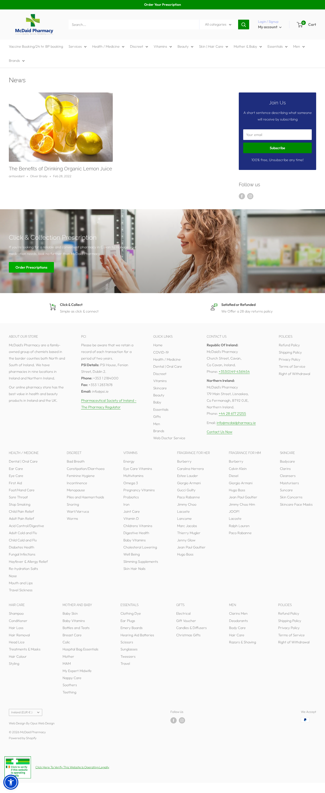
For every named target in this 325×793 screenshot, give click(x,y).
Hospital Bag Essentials (80, 649)
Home (157, 345)
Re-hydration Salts (23, 568)
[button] (10, 782)
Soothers (70, 685)
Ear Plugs (127, 620)
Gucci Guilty (186, 490)
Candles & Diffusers (191, 627)
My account (268, 26)
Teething (69, 692)
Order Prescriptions (31, 267)
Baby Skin (70, 613)
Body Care (237, 627)
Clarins (285, 468)
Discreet (136, 46)
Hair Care (236, 635)
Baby (157, 402)
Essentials (275, 46)
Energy (128, 461)
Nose (13, 576)
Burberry (184, 461)
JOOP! (234, 511)
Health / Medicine (106, 46)
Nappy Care (72, 678)
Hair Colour (18, 656)
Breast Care (72, 635)
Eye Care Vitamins (137, 468)
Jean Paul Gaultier (191, 547)
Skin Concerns (291, 497)
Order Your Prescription (162, 4)
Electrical (183, 613)
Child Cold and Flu (23, 540)
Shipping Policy (290, 352)
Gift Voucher (186, 620)
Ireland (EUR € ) (21, 712)
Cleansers (288, 475)
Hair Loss (16, 627)
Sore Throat (18, 497)
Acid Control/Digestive (26, 526)
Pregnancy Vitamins (139, 490)
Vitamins (160, 46)
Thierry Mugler (189, 533)
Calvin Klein (238, 468)
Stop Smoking (19, 504)
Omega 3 (130, 483)
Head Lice (17, 642)
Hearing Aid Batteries (137, 635)
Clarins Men (238, 613)
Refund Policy (289, 345)
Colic (66, 642)
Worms (72, 518)
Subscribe (277, 148)
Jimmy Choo (186, 504)
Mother (68, 656)
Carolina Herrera (190, 468)
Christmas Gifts (188, 635)
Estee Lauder (187, 475)
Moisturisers (289, 483)
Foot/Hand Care (21, 490)
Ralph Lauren (239, 526)
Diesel (233, 475)
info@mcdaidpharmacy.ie (236, 422)
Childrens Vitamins (137, 526)
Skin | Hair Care (211, 46)
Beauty (183, 46)
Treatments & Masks (24, 649)
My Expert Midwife (77, 671)
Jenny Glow (186, 540)
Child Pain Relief (21, 511)
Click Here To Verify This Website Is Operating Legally (72, 767)
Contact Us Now (219, 431)
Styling (14, 663)
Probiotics (131, 497)
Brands (14, 60)
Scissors (126, 642)
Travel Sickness (20, 590)
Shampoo (16, 613)
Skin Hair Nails (134, 568)
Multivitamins (133, 475)
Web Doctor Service (169, 438)
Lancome (184, 518)
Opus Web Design (42, 723)
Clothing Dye (130, 613)
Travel (125, 663)
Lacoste (183, 511)
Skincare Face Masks (296, 504)
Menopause (76, 490)
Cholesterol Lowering (140, 547)
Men (296, 46)
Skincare (160, 388)
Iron (126, 504)
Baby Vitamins (134, 540)
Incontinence (77, 483)
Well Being (131, 554)
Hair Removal (19, 635)
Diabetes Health (21, 547)
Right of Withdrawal (294, 373)
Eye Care (16, 475)
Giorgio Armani (189, 483)
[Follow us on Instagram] (250, 196)
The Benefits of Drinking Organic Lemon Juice (60, 168)
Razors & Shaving (242, 642)
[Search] (243, 24)
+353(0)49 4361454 (234, 371)
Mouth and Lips (21, 583)
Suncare (286, 490)
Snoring (73, 504)
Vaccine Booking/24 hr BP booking (36, 46)
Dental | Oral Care (167, 366)
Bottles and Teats (76, 627)
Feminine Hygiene (81, 475)
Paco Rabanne (188, 497)
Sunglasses (129, 649)
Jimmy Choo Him (242, 504)
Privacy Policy (289, 359)
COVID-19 (161, 352)
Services (75, 46)
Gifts (157, 416)
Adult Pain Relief (21, 518)
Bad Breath (76, 461)
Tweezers (128, 656)
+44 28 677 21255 (232, 413)
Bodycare (287, 461)
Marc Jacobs (187, 526)
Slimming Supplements (140, 561)
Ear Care (16, 468)
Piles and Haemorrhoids (85, 497)
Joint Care (131, 511)
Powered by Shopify (22, 738)
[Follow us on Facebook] (242, 196)
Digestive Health (136, 533)
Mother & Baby (245, 46)
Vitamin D (131, 518)
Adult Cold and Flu (23, 533)
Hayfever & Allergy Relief (28, 561)
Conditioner (18, 620)
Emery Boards (131, 627)
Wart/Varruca (78, 511)
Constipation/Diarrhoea (85, 468)
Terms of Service (292, 366)
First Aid (15, 483)
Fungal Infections (22, 554)
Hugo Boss (185, 554)
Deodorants (238, 620)
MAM (67, 663)
